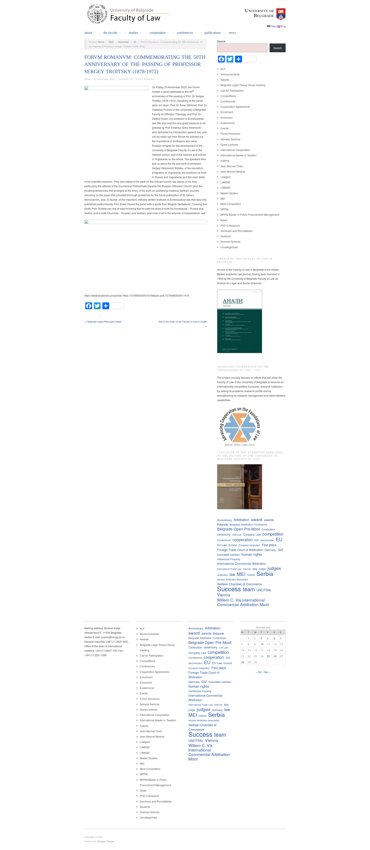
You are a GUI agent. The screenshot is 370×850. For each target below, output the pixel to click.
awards (269, 520)
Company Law (252, 534)
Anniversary (224, 520)
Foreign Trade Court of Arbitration (240, 550)
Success (229, 588)
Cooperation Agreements (235, 106)
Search (221, 41)
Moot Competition (231, 204)
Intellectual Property (228, 559)
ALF (223, 69)
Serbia (265, 573)
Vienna (223, 594)
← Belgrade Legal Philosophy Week (102, 321)
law (232, 574)
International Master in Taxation (239, 155)
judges (274, 568)
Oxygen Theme (105, 841)
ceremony (224, 534)
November (123, 41)
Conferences (185, 32)
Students (226, 236)
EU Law (222, 545)
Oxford (251, 575)
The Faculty (110, 32)
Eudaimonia (228, 123)
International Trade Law (229, 569)
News (232, 32)
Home (101, 41)
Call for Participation (232, 90)
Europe (232, 545)
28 (242, 662)
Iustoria (225, 160)
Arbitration (241, 519)
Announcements (230, 74)
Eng (283, 26)
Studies (133, 32)
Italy (255, 569)
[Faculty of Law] (127, 13)
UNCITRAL (264, 590)
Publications (212, 32)
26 (135, 41)
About (88, 32)
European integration (249, 545)
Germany (270, 550)
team (249, 589)
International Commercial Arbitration (241, 563)
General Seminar (230, 139)
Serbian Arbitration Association (232, 579)
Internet (247, 569)
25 (268, 656)
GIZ (280, 549)
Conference (224, 540)
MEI (223, 198)
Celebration (268, 529)
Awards (225, 79)
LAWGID (225, 182)
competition (272, 534)
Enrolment (227, 117)
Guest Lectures (229, 144)
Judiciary (222, 575)
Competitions (228, 96)
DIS (256, 540)
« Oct (259, 672)
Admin (87, 79)
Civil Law (236, 534)
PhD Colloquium (230, 225)
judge (262, 569)
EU (279, 539)
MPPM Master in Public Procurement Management (250, 214)
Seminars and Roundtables (236, 231)
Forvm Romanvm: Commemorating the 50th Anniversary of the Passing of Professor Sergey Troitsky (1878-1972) (144, 64)
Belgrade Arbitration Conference (248, 524)
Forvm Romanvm (145, 79)
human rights (252, 554)
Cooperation (158, 32)
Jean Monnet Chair (232, 166)
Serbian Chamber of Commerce (239, 584)
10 (262, 644)
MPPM (224, 209)
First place (269, 544)
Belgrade (222, 524)
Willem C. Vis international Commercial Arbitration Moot (243, 602)
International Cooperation (235, 150)
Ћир (273, 26)
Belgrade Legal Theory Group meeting (243, 85)
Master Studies (229, 193)
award (256, 519)
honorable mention (228, 555)
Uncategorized (229, 247)
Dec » (267, 672)
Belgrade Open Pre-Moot (238, 529)
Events (224, 128)
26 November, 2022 (104, 79)
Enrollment (227, 112)
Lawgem (226, 177)
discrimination (267, 540)
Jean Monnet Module (233, 171)
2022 (111, 41)
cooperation (243, 539)
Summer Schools (230, 241)
